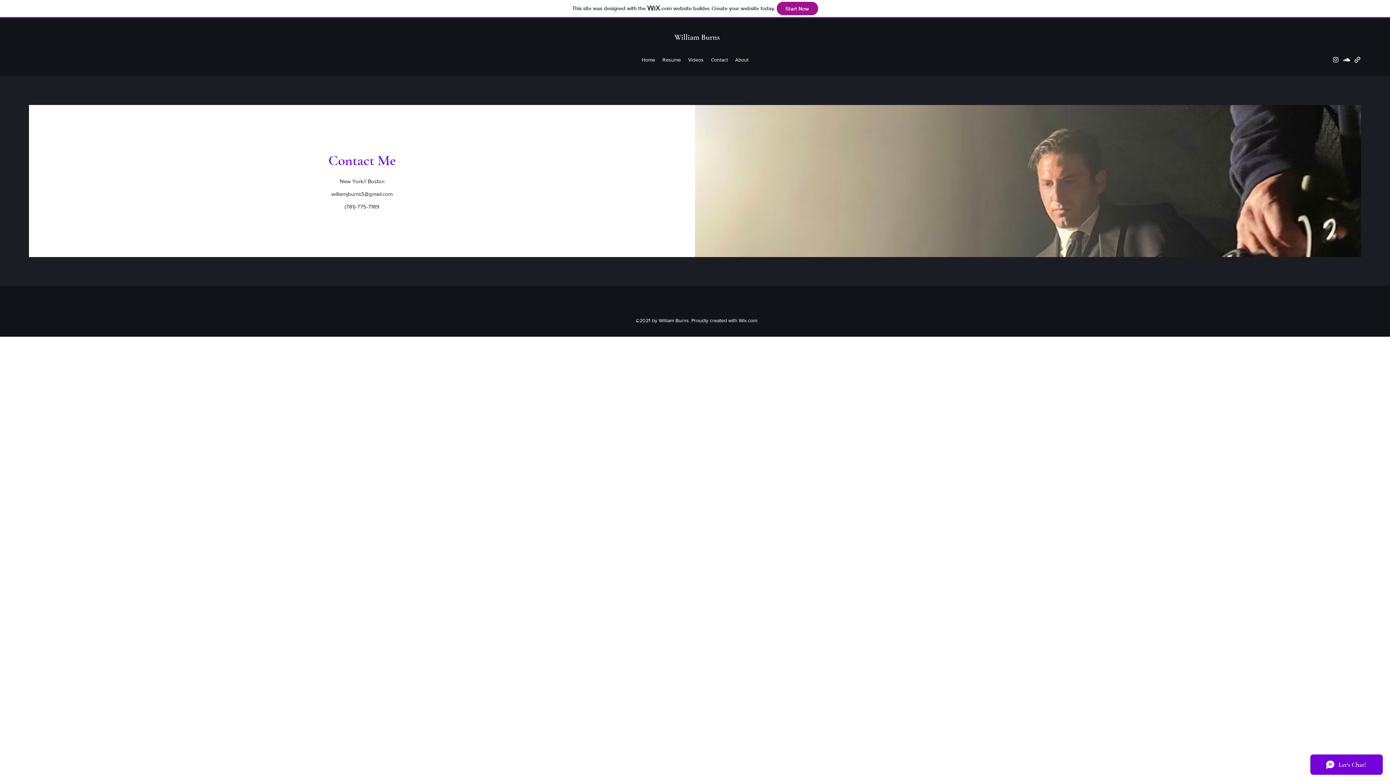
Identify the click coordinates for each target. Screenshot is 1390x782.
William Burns (697, 37)
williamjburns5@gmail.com (362, 194)
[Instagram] (1335, 59)
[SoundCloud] (1346, 59)
